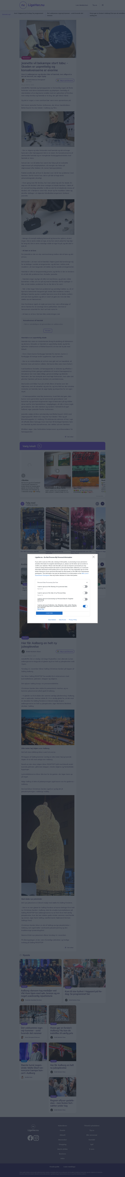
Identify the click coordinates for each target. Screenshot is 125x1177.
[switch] (85, 586)
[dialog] (62, 588)
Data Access (62, 619)
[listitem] (62, 582)
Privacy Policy (73, 619)
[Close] (94, 557)
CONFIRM (49, 613)
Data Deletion (52, 619)
